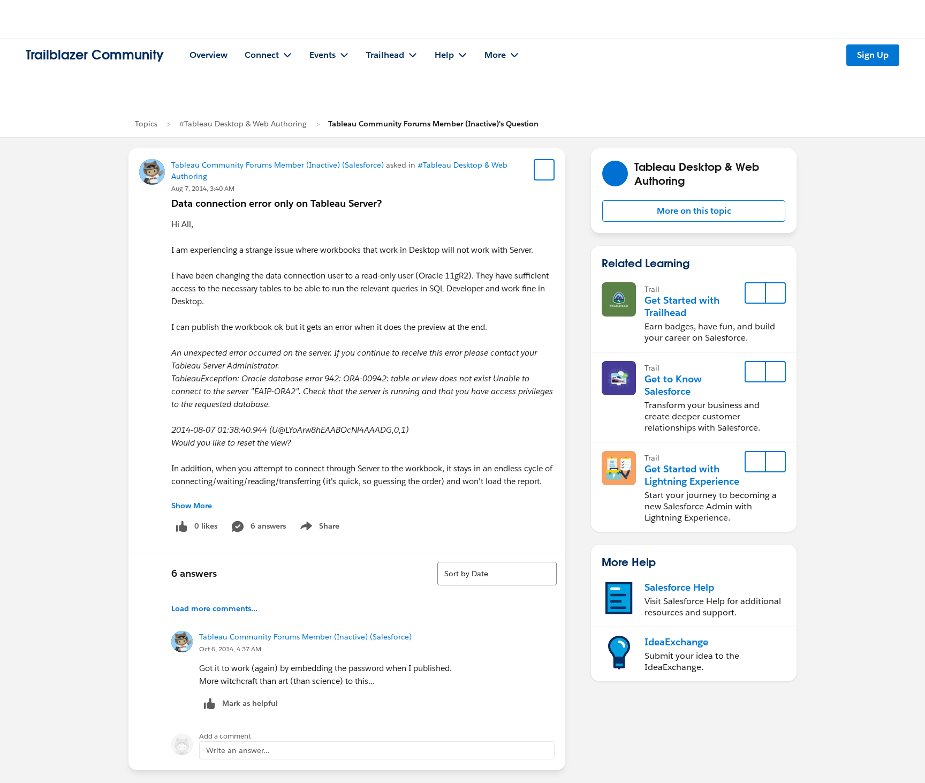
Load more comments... (214, 608)
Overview (208, 55)
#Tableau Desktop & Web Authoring (243, 124)
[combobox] (497, 573)
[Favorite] (544, 169)
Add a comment (225, 736)
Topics (146, 124)
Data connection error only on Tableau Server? (276, 203)
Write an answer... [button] (238, 750)
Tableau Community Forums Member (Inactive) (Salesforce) (277, 165)
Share (318, 528)
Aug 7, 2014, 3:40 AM (202, 188)
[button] (693, 211)
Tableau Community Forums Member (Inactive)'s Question (433, 124)
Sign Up (873, 55)
